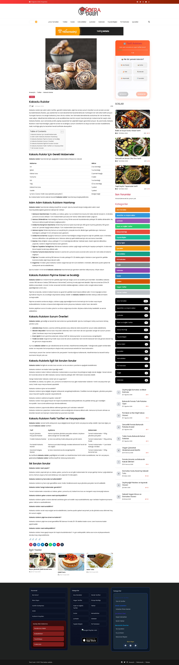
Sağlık (119, 265)
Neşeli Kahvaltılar (121, 617)
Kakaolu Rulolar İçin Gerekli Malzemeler (44, 134)
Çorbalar (92, 22)
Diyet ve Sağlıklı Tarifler (124, 226)
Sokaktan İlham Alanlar (123, 609)
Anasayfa (32, 92)
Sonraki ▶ (142, 94)
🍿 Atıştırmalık (125, 78)
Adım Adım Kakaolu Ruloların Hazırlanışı (44, 137)
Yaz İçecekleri (120, 629)
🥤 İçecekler (140, 78)
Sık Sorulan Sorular (38, 148)
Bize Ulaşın (35, 600)
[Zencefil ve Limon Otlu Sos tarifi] (132, 147)
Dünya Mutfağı (122, 232)
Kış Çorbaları (120, 633)
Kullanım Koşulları (38, 616)
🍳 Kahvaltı (140, 71)
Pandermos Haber (40, 628)
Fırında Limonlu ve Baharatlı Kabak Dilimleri (133, 460)
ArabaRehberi (38, 634)
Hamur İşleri (121, 243)
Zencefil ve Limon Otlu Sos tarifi (128, 158)
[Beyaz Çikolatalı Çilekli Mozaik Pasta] (42, 560)
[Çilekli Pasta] (71, 562)
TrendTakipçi (38, 639)
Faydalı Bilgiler (112, 22)
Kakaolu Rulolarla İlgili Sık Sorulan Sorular (45, 143)
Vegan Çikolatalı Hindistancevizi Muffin (131, 449)
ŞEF (33, 106)
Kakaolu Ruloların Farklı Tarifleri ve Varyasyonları (47, 146)
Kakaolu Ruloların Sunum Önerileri (43, 141)
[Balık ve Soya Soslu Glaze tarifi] (132, 119)
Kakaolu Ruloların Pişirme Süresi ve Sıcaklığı (45, 139)
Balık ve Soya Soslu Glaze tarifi (127, 130)
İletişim (148, 662)
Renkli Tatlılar (120, 621)
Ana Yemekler (54, 22)
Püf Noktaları (124, 22)
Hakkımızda (139, 662)
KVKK (34, 611)
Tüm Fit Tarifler (120, 601)
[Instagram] (130, 645)
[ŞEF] (30, 106)
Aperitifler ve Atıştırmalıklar (126, 215)
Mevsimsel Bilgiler (121, 637)
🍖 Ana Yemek (125, 65)
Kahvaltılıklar (82, 22)
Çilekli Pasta (61, 572)
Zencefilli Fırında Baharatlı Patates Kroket (132, 425)
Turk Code (32, 662)
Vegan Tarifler (121, 287)
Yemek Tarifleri (122, 292)
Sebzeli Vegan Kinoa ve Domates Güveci (131, 495)
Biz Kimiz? (35, 595)
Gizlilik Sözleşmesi (38, 606)
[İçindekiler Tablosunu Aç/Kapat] (61, 131)
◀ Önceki (123, 94)
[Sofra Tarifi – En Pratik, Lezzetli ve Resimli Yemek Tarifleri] (89, 11)
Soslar (72, 22)
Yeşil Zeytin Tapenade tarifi (126, 186)
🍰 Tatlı (125, 71)
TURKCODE (37, 644)
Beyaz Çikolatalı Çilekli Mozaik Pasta (40, 569)
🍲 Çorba (140, 65)
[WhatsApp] (135, 645)
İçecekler (135, 22)
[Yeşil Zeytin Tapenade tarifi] (132, 174)
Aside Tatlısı (90, 569)
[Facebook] (125, 645)
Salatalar (101, 22)
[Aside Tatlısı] (100, 560)
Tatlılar (65, 22)
